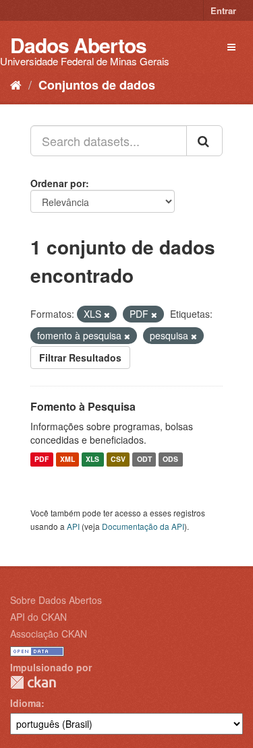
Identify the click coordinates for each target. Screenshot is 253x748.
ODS (170, 459)
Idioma (25, 703)
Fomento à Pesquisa (83, 406)
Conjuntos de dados (96, 85)
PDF (41, 459)
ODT (144, 459)
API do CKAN (38, 616)
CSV (118, 459)
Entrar (223, 10)
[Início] (16, 84)
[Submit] (204, 140)
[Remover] (107, 314)
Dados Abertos (78, 44)
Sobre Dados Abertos (56, 600)
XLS (92, 459)
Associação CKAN (48, 633)
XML (67, 459)
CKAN (33, 682)
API (73, 526)
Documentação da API (143, 526)
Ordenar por (58, 183)
